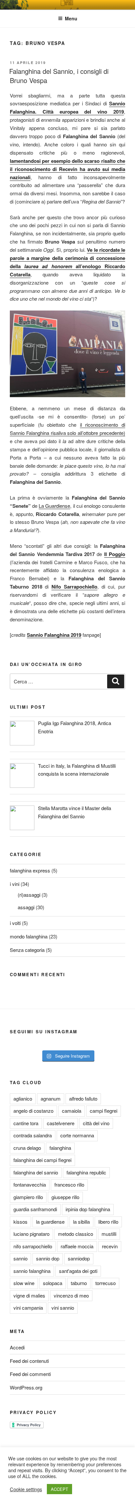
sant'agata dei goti (78, 1270)
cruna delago (27, 1147)
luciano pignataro (31, 1233)
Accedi (17, 1347)
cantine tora (25, 1123)
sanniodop (79, 1258)
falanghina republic (86, 1172)
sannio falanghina (31, 1270)
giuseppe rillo (65, 1196)
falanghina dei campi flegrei (42, 1159)
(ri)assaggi (29, 894)
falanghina (60, 1147)
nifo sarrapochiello (32, 1246)
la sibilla (81, 1221)
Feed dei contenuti (29, 1360)
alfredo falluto (83, 1098)
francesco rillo (69, 1184)
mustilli (109, 1233)
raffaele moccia (77, 1246)
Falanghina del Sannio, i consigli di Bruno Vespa (58, 75)
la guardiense (50, 1221)
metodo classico (75, 1233)
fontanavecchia (29, 1184)
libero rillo (108, 1221)
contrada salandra (32, 1135)
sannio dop (47, 1258)
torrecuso (105, 1282)
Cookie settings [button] (26, 1489)
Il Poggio (114, 554)
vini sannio (62, 1307)
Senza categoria (27, 949)
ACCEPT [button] (59, 1489)
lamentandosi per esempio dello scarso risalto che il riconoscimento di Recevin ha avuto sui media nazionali (67, 169)
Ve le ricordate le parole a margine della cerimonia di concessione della (67, 258)
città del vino (96, 1123)
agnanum (51, 1098)
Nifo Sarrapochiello (74, 586)
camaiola (71, 1110)
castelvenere (60, 1123)
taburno (79, 1282)
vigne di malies (29, 1295)
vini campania (28, 1307)
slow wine (23, 1282)
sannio (20, 1258)
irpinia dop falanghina (88, 1209)
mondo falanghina (29, 936)
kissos (20, 1221)
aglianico (22, 1098)
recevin (110, 1246)
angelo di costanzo (33, 1110)
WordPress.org (26, 1387)
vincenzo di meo (71, 1295)
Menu (71, 18)
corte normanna (77, 1135)
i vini (14, 883)
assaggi (26, 907)
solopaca (52, 1282)
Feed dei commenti (30, 1373)
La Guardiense (54, 505)
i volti (15, 922)
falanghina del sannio (35, 1172)
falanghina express (30, 870)
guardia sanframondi (35, 1209)
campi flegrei (103, 1110)
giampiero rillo (28, 1196)
